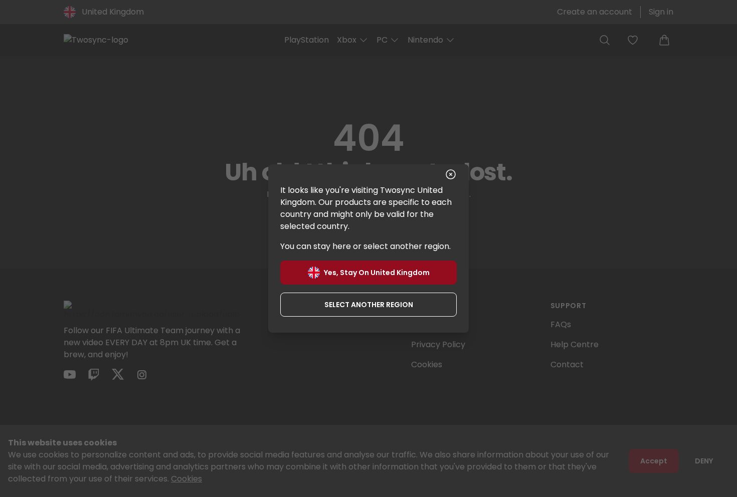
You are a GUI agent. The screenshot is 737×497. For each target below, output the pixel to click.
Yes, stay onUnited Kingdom (377, 273)
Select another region (368, 305)
